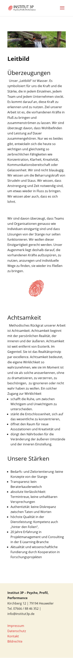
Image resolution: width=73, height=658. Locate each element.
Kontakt (13, 636)
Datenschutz (16, 631)
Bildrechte (14, 641)
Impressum (15, 626)
